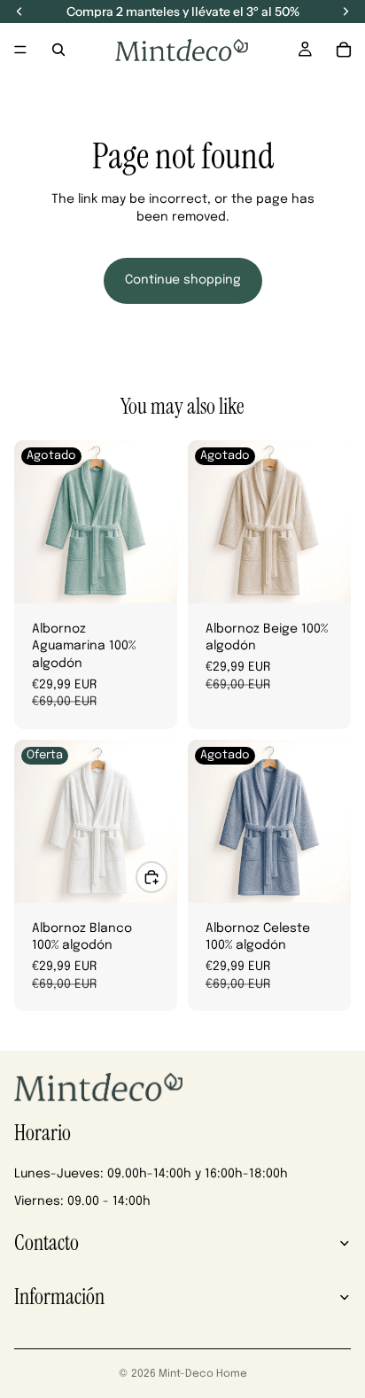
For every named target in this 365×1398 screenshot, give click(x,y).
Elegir (166, 876)
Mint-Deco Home (203, 1374)
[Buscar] (58, 49)
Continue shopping (183, 280)
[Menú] (20, 49)
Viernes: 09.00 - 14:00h (82, 1201)
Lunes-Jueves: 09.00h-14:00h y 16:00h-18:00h (151, 1174)
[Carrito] (343, 49)
